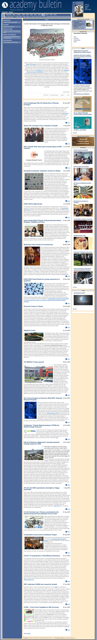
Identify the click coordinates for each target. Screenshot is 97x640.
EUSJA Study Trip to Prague (81, 166)
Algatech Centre (29, 330)
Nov (42, 16)
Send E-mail (54, 95)
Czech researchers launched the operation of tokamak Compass (82, 269)
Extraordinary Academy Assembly (83, 219)
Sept (35, 16)
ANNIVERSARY (6, 20)
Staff (14, 14)
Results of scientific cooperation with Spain (12, 31)
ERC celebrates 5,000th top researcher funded (40, 584)
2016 (55, 14)
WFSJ (75, 41)
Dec (46, 16)
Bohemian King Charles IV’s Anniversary (38, 244)
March (14, 16)
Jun (26, 16)
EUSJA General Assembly (81, 150)
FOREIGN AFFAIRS (8, 29)
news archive (27, 633)
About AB (8, 14)
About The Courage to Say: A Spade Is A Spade (41, 125)
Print (46, 95)
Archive (75, 132)
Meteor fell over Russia (9, 26)
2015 (51, 14)
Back (62, 95)
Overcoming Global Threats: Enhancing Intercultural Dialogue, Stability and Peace (42, 221)
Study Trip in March (31, 64)
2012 (39, 14)
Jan (7, 16)
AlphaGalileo (77, 40)
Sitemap (11, 12)
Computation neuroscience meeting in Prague (40, 535)
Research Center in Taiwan (33, 306)
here (57, 437)
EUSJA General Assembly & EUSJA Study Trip (79, 22)
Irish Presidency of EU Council (11, 42)
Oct (39, 16)
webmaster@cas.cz (71, 638)
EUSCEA (76, 38)
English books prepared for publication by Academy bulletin (82, 51)
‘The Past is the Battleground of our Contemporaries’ (12, 37)
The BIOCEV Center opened (34, 362)
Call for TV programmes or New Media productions (42, 556)
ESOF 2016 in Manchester (33, 204)
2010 (31, 14)
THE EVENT (6, 24)
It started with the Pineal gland (10, 22)
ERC (56, 587)
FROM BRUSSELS (7, 40)
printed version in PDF (52, 413)
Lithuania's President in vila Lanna (83, 252)
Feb (11, 16)
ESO (75, 36)
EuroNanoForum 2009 (80, 235)
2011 (35, 14)
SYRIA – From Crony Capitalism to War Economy (41, 607)
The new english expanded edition (83, 114)
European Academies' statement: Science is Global (42, 171)
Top (68, 95)
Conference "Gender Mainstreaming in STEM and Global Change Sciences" (41, 426)
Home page (5, 12)
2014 (47, 14)
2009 (27, 14)
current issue (64, 113)
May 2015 (56, 506)
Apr (19, 16)
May (22, 16)
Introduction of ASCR (79, 293)
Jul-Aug (30, 16)
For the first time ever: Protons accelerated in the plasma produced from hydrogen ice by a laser (41, 512)
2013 (43, 14)
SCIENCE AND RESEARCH (9, 34)
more (68, 122)
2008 (23, 14)
